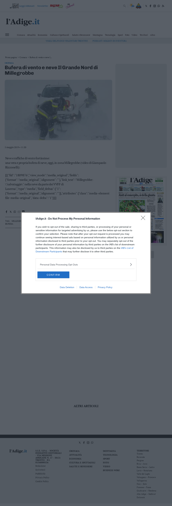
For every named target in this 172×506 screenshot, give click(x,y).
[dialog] (86, 253)
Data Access (86, 287)
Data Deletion (67, 287)
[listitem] (86, 264)
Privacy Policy (105, 287)
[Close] (144, 219)
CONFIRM (53, 274)
